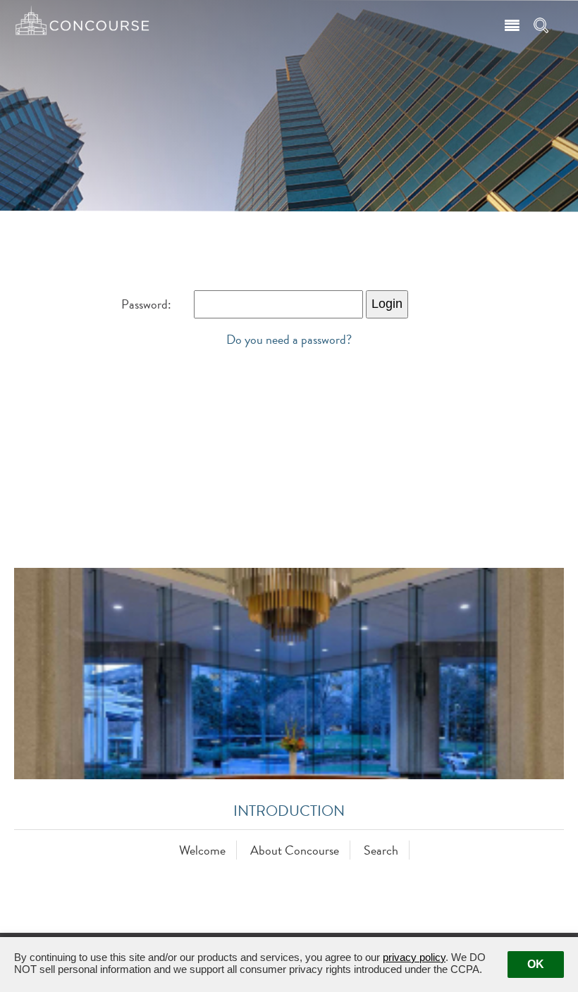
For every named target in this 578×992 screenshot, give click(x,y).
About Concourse (294, 850)
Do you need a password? (289, 339)
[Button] (510, 23)
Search (381, 850)
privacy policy (414, 957)
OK (535, 964)
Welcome (202, 850)
